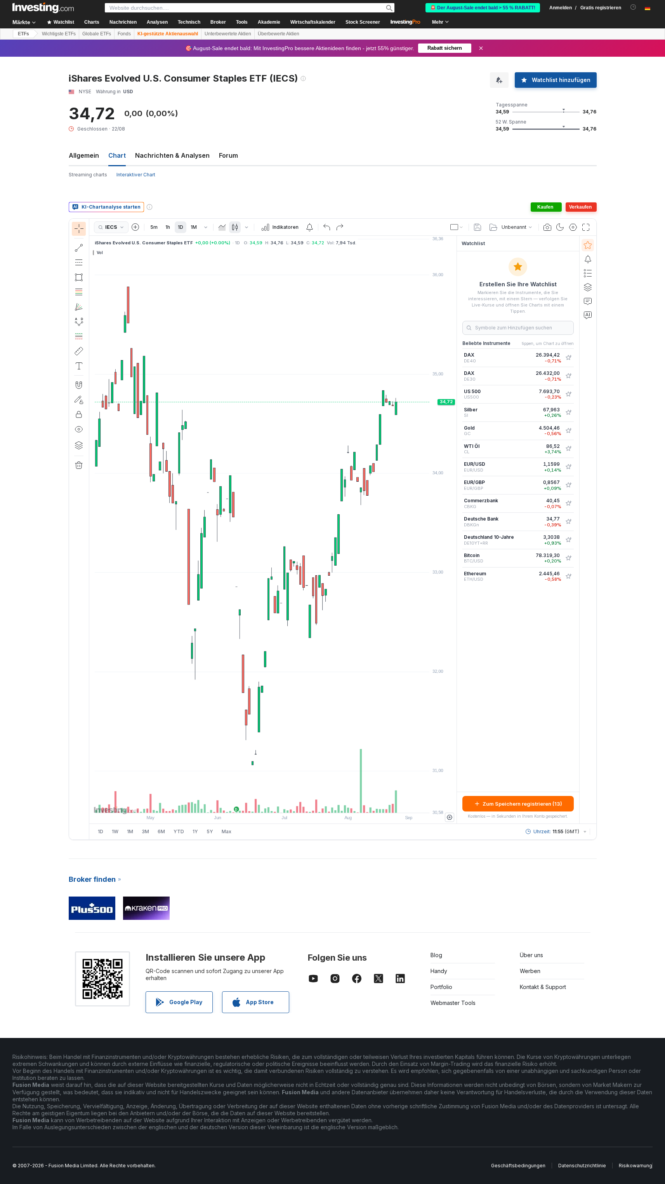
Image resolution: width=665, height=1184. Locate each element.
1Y (195, 831)
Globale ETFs (96, 34)
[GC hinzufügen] (568, 430)
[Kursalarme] (309, 227)
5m (154, 227)
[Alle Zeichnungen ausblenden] (79, 429)
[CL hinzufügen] (568, 448)
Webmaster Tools (453, 1002)
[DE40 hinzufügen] (568, 357)
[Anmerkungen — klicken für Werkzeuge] (79, 366)
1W (115, 831)
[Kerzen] (235, 227)
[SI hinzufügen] (568, 412)
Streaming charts (88, 175)
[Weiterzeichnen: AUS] (79, 400)
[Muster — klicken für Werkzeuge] (79, 322)
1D (180, 227)
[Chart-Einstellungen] (573, 227)
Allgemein (84, 155)
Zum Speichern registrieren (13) (522, 804)
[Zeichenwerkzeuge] (91, 529)
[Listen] (588, 273)
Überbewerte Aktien (278, 34)
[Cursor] (79, 229)
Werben (530, 971)
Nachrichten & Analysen (172, 155)
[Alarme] (588, 259)
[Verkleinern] (252, 803)
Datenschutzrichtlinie (582, 1165)
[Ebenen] (79, 445)
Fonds (124, 34)
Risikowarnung (635, 1165)
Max (226, 831)
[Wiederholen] (340, 227)
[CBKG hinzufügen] (568, 503)
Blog (436, 955)
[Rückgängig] (327, 227)
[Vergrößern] (262, 803)
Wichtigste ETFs (59, 34)
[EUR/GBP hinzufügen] (568, 485)
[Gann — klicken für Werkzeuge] (79, 307)
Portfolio (441, 987)
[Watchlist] (588, 245)
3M (145, 831)
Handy (439, 971)
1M (194, 227)
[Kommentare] (588, 301)
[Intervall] (205, 227)
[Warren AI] (588, 315)
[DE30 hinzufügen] (568, 376)
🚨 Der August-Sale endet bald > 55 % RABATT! (482, 7)
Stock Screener (363, 22)
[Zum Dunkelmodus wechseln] (560, 227)
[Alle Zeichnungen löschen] (79, 465)
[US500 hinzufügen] (568, 394)
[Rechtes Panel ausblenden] (454, 530)
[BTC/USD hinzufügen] (568, 558)
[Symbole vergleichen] (135, 227)
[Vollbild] (586, 227)
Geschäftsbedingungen (518, 1165)
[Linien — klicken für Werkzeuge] (79, 248)
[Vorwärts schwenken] (283, 803)
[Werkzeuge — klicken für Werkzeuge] (79, 351)
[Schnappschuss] (547, 227)
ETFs (23, 34)
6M (161, 831)
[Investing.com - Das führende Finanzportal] (43, 7)
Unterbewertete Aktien (228, 34)
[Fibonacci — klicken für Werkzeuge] (79, 292)
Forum (228, 155)
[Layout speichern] (477, 227)
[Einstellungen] (449, 817)
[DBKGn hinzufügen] (568, 521)
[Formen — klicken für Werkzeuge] (79, 277)
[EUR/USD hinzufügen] (568, 466)
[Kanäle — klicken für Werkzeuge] (79, 263)
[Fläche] (222, 227)
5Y (210, 831)
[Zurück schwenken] (273, 803)
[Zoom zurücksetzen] (294, 803)
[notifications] (633, 7)
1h (167, 227)
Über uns (531, 955)
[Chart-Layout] (457, 227)
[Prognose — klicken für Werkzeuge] (79, 336)
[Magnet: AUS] (79, 385)
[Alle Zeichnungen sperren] (79, 414)
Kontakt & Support (543, 987)
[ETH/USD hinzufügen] (568, 576)
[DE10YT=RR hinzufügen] (568, 540)
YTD (179, 831)
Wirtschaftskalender (312, 22)
